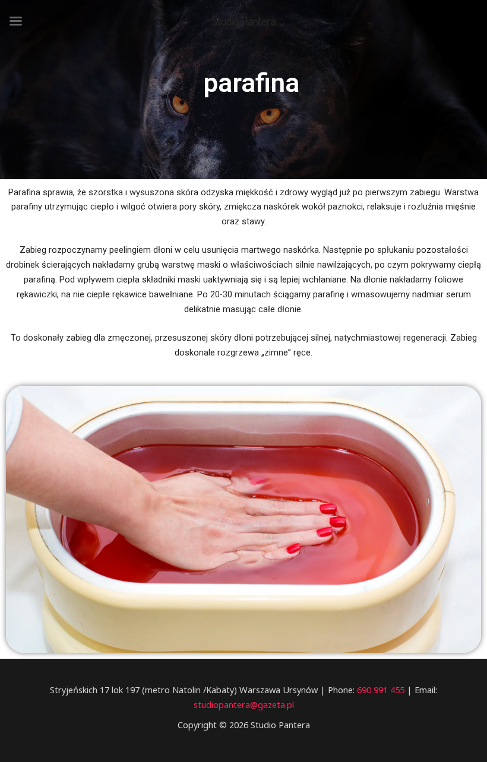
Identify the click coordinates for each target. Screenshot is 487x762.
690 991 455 (379, 690)
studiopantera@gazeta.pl (244, 704)
